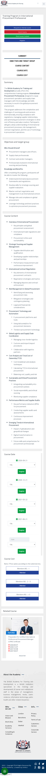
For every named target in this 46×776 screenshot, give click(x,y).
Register (22, 40)
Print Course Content (22, 36)
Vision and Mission (9, 716)
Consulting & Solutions (10, 732)
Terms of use (36, 719)
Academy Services (8, 726)
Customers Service (35, 724)
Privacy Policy (33, 714)
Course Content (22, 65)
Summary (22, 56)
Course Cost (22, 75)
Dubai (20, 721)
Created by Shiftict (21, 767)
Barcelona (22, 717)
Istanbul (21, 725)
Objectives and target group (22, 61)
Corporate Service (35, 730)
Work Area (9, 721)
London (21, 713)
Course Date (22, 70)
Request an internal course (22, 27)
